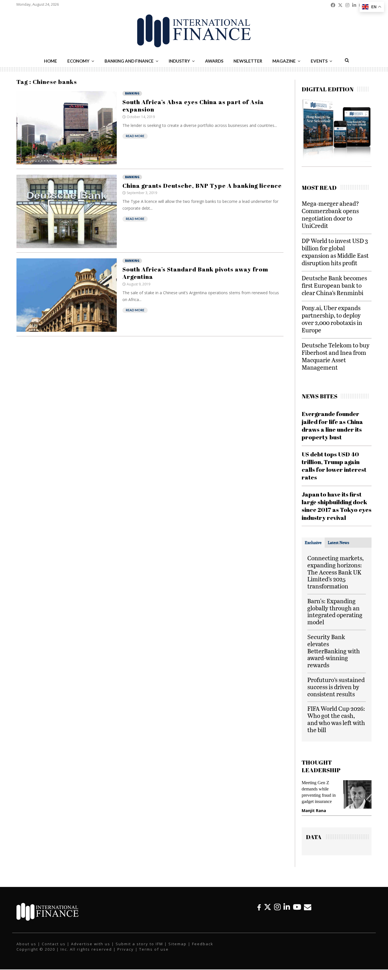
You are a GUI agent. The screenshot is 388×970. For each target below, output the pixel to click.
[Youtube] (297, 907)
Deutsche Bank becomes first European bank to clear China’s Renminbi (334, 285)
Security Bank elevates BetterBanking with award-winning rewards (333, 651)
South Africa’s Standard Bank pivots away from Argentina (195, 273)
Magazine (284, 60)
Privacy (125, 949)
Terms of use (154, 949)
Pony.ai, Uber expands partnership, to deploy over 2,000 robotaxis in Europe (332, 319)
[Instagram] (277, 907)
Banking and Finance (129, 60)
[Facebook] (259, 907)
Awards (214, 60)
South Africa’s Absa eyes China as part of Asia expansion (193, 105)
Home (50, 60)
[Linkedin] (286, 907)
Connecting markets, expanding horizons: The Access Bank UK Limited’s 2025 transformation (335, 572)
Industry (179, 60)
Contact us (54, 943)
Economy (78, 60)
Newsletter (247, 60)
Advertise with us (90, 943)
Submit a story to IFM (139, 943)
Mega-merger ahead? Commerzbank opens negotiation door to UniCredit (330, 214)
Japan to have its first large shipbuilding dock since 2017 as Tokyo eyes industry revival (337, 506)
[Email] (307, 907)
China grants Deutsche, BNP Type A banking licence (202, 186)
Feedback (202, 943)
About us (26, 943)
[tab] (313, 542)
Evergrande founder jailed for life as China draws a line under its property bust (332, 425)
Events (319, 60)
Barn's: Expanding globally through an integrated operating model (334, 611)
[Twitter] (267, 907)
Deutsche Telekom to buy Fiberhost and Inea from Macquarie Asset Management (336, 356)
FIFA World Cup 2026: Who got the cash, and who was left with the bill (336, 719)
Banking (132, 93)
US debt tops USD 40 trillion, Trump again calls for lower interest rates (334, 465)
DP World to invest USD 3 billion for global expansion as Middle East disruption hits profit (335, 251)
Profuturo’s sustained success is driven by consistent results (336, 687)
